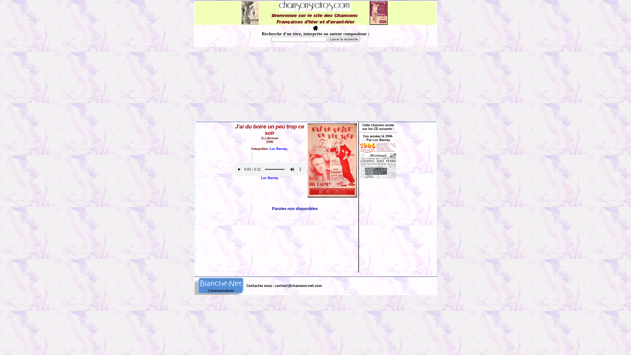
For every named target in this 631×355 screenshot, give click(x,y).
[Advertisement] (315, 84)
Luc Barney (278, 149)
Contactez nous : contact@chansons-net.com (284, 286)
